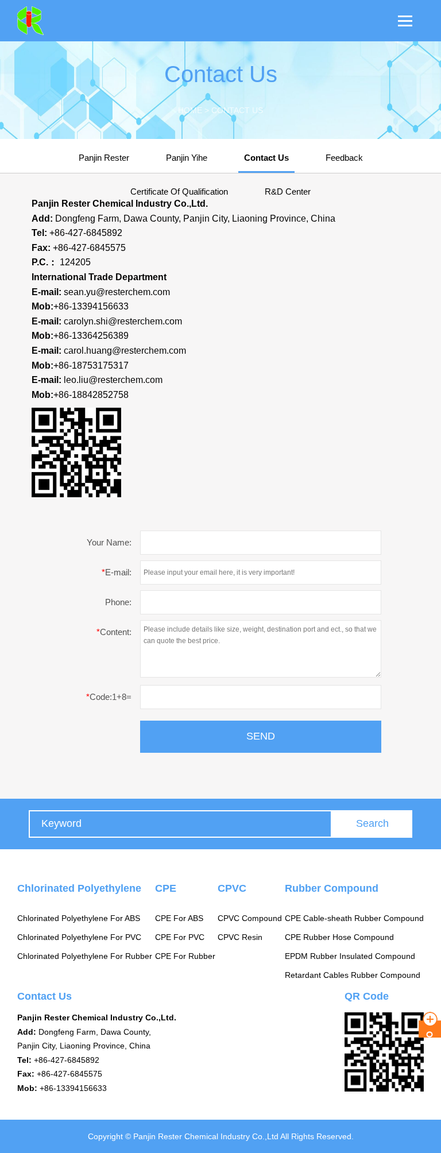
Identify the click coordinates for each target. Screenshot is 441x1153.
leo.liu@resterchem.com (113, 380)
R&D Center (288, 191)
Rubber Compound (331, 888)
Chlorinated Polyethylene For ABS (78, 918)
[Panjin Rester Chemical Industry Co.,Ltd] (22, 20)
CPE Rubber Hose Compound (339, 937)
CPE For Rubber (185, 956)
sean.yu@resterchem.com (117, 292)
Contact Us (266, 157)
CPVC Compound (250, 918)
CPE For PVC (179, 937)
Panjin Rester (104, 157)
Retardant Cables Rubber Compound (352, 975)
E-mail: (116, 572)
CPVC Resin (240, 937)
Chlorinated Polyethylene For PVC (79, 937)
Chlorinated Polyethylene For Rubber (84, 956)
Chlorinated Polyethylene (79, 888)
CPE (165, 888)
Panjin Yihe (186, 157)
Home (190, 110)
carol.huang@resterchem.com (125, 350)
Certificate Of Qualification (179, 191)
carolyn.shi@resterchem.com (123, 321)
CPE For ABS (179, 918)
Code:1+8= (108, 697)
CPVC (232, 888)
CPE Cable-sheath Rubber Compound (354, 918)
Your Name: (109, 542)
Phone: (118, 602)
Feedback (344, 157)
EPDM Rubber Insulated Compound (350, 956)
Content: (113, 632)
